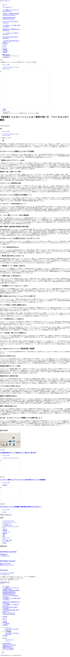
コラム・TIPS (6, 64)
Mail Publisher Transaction (7, 561)
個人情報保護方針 (7, 643)
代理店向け (5, 50)
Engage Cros (8, 630)
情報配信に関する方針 (8, 647)
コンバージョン (6, 537)
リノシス (7, 641)
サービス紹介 (6, 586)
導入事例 (5, 43)
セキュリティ (6, 541)
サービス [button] (5, 4)
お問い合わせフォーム (5, 582)
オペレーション (6, 68)
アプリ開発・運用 (7, 540)
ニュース (5, 47)
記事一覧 (2, 514)
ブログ (4, 46)
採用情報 (5, 52)
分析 (4, 534)
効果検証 (5, 533)
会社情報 (5, 49)
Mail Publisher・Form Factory (12, 629)
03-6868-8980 (7, 54)
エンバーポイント (9, 639)
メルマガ (5, 529)
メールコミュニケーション (9, 522)
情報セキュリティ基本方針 (9, 645)
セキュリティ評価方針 (8, 649)
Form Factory (4, 570)
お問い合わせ (6, 57)
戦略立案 (5, 485)
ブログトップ (8, 514)
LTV (4, 539)
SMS (4, 527)
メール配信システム (8, 525)
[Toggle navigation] (0, 2)
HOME (4, 109)
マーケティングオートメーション (11, 67)
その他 (4, 512)
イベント (5, 45)
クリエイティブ (6, 523)
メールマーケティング (8, 520)
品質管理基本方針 (7, 646)
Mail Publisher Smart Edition (8, 551)
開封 (4, 536)
